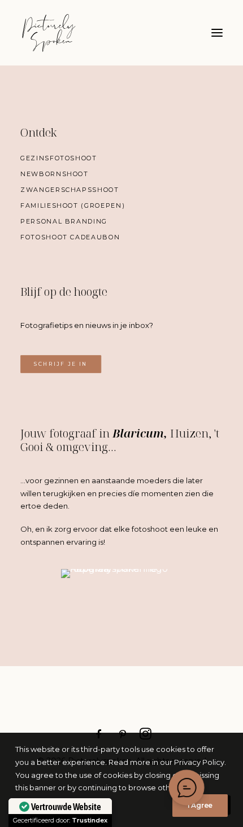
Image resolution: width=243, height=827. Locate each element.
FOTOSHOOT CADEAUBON (70, 237)
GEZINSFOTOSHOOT (58, 158)
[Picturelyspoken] (95, 32)
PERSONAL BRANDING (63, 221)
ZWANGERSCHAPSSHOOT (69, 190)
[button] (217, 32)
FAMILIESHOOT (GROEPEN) (72, 205)
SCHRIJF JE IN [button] (61, 364)
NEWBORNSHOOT (54, 174)
